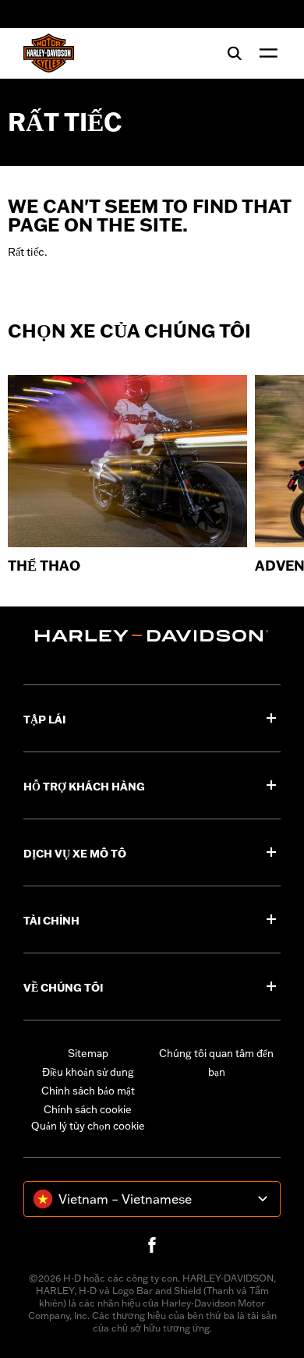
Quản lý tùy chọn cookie (88, 1125)
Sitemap (88, 1053)
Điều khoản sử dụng (88, 1072)
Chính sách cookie (88, 1109)
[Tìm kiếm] (234, 53)
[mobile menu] (265, 53)
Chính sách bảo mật (88, 1090)
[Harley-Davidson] (152, 636)
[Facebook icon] (152, 1245)
